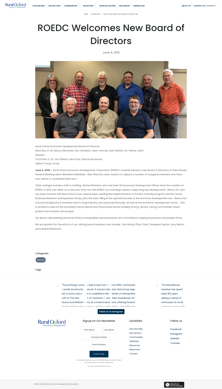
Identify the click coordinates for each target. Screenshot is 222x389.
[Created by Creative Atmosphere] (174, 385)
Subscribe (99, 354)
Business (40, 260)
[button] (78, 5)
